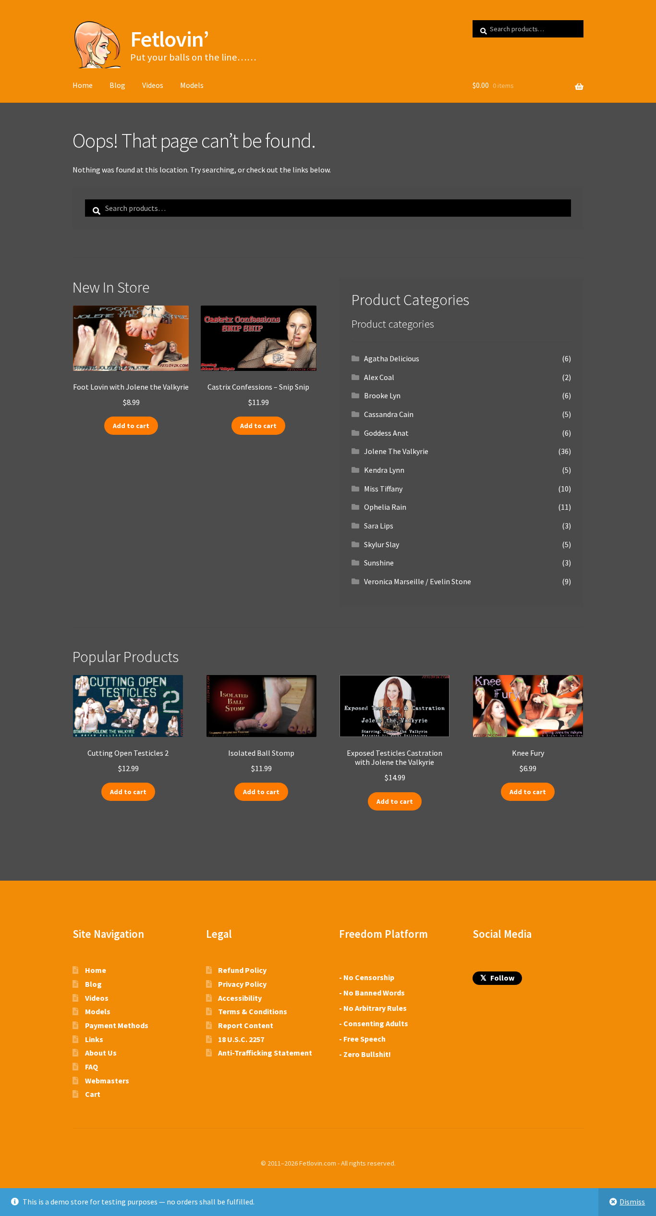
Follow (497, 978)
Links (94, 1039)
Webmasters (107, 1080)
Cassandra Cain (388, 414)
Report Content (245, 1025)
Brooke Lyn (382, 395)
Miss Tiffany (383, 488)
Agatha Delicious (391, 358)
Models (192, 85)
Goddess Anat (386, 433)
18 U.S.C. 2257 (241, 1039)
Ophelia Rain (385, 507)
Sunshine (379, 562)
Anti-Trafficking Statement (265, 1052)
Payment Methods (116, 1025)
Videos (152, 85)
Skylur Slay (381, 544)
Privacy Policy (242, 984)
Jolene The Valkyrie (396, 451)
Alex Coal (379, 377)
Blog (117, 85)
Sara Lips (378, 525)
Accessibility (240, 998)
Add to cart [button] (131, 425)
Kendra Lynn (384, 470)
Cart (92, 1094)
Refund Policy (242, 970)
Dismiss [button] (632, 1201)
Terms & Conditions (252, 1011)
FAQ (91, 1066)
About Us (101, 1052)
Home (83, 85)
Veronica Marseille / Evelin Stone (417, 581)
